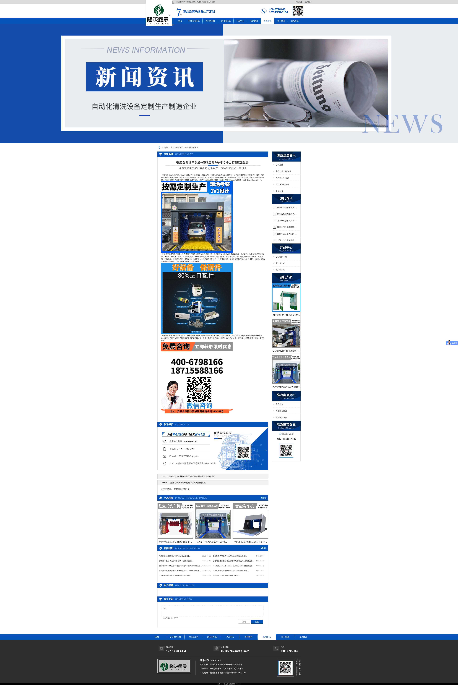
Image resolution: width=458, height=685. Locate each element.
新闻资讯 (267, 20)
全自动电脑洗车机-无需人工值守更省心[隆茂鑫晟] (250, 542)
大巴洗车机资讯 (282, 177)
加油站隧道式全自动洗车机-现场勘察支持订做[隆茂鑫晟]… (232, 561)
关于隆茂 (281, 20)
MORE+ (264, 498)
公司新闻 (279, 164)
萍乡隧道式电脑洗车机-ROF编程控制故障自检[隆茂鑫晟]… (179, 570)
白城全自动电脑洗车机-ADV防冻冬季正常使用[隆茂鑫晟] (286, 220)
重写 (244, 621)
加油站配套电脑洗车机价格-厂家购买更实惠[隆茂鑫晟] (191, 476)
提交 (257, 621)
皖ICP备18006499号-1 (232, 684)
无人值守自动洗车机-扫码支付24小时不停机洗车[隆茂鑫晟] (212, 542)
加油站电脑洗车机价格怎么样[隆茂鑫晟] (286, 214)
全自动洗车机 (194, 20)
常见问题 (279, 191)
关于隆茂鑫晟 (281, 410)
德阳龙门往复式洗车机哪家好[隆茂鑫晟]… (174, 556)
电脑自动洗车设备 (182, 489)
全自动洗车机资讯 (191, 147)
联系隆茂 (295, 20)
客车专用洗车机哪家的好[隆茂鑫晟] (286, 227)
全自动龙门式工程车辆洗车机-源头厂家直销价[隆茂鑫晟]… (232, 565)
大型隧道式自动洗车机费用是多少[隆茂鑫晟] (187, 482)
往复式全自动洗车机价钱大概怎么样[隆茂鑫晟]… (231, 570)
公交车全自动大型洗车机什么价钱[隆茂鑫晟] (286, 233)
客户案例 (254, 20)
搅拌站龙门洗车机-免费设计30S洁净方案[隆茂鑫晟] (286, 315)
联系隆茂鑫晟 (281, 417)
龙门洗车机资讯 (282, 184)
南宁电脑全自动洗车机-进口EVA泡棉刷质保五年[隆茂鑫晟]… (179, 565)
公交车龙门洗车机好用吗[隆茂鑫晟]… (227, 575)
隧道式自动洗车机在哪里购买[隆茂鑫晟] (286, 207)
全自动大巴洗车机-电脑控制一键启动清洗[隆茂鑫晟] (286, 351)
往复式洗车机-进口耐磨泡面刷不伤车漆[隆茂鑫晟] (175, 542)
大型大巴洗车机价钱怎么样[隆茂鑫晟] (286, 240)
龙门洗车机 (226, 20)
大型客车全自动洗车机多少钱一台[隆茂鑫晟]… (176, 561)
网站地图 (299, 2)
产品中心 (240, 20)
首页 (180, 20)
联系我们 (308, 2)
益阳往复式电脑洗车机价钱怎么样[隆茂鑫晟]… (230, 556)
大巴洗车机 (210, 20)
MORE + (264, 548)
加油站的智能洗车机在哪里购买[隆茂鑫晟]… (175, 575)
